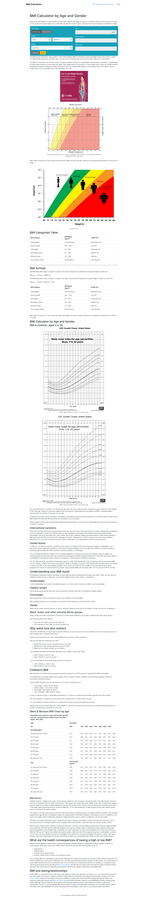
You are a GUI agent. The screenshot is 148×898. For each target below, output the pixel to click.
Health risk (78, 45)
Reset (43, 53)
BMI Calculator (34, 4)
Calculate (35, 53)
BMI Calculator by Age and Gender (103, 4)
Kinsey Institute (35, 878)
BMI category (79, 37)
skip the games (65, 865)
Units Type (34, 28)
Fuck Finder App (61, 880)
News (118, 4)
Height (33, 36)
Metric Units (46, 32)
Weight (33, 44)
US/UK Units (36, 32)
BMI (76, 28)
